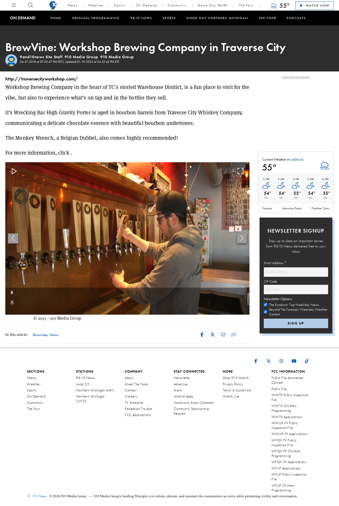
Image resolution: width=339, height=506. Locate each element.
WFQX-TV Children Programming (285, 453)
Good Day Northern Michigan (217, 18)
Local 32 (82, 384)
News (73, 5)
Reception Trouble (138, 408)
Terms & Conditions (237, 390)
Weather (96, 5)
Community (177, 5)
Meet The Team (136, 384)
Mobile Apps (183, 396)
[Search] (30, 5)
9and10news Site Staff (41, 57)
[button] (127, 238)
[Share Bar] (202, 335)
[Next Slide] (241, 238)
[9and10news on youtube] (294, 357)
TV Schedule (134, 402)
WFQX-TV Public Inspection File (284, 442)
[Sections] (13, 5)
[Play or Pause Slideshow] (14, 171)
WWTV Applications (286, 416)
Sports (120, 5)
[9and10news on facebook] (256, 357)
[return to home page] (53, 5)
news (54, 334)
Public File (279, 388)
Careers (131, 396)
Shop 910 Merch (236, 377)
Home (56, 18)
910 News (39, 496)
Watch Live (231, 396)
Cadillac (297, 160)
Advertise (181, 384)
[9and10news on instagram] (281, 357)
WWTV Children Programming (283, 408)
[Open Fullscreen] (240, 171)
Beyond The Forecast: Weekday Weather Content (298, 312)
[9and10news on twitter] (268, 357)
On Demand (146, 5)
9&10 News (141, 18)
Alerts (178, 390)
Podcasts (296, 18)
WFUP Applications (286, 468)
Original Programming (96, 18)
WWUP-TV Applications (289, 433)
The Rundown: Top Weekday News (294, 304)
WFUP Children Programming (283, 488)
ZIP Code (270, 281)
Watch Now (317, 5)
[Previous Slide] (13, 238)
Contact (130, 390)
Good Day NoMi (213, 5)
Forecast (267, 208)
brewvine (40, 334)
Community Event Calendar (194, 402)
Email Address (275, 262)
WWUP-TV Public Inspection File (284, 425)
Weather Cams (320, 208)
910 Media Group (81, 57)
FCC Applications (138, 414)
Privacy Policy (233, 384)
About (129, 377)
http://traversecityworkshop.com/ (41, 79)
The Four (246, 5)
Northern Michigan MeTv (95, 390)
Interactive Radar (292, 208)
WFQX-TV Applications (288, 461)
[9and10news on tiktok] (306, 357)
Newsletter (182, 377)
